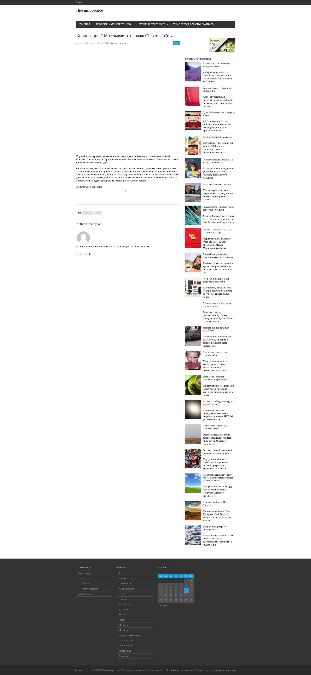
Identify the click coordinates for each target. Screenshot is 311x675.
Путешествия (126, 640)
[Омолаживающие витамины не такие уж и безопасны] (193, 168)
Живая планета (126, 588)
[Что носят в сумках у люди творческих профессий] (193, 287)
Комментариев (88, 588)
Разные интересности (152, 24)
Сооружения (125, 645)
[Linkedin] (231, 2)
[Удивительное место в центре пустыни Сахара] (193, 310)
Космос (123, 614)
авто (99, 213)
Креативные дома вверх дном (217, 184)
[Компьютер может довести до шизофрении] (193, 96)
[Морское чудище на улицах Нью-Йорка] (193, 336)
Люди (122, 619)
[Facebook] (217, 2)
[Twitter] (227, 2)
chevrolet (88, 213)
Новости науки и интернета (114, 24)
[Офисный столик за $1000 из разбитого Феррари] (193, 238)
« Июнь (163, 605)
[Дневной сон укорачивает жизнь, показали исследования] (193, 262)
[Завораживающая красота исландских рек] (193, 535)
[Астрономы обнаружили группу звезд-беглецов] (193, 409)
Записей (84, 583)
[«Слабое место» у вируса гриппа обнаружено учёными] (193, 215)
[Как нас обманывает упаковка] (193, 145)
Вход (80, 578)
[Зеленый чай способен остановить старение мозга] (193, 385)
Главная (79, 2)
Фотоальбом (125, 656)
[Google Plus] (222, 2)
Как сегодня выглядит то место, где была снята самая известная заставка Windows (218, 478)
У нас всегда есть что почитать (193, 24)
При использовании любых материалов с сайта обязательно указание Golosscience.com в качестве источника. (179, 670)
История (123, 609)
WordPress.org (85, 594)
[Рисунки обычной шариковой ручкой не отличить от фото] (193, 458)
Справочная (125, 650)
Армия (122, 578)
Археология (125, 583)
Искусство (124, 604)
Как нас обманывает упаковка (217, 137)
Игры (121, 594)
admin (86, 43)
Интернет (124, 599)
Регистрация (84, 573)
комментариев (118, 43)
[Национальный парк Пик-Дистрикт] (193, 510)
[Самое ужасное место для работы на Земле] (193, 434)
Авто (176, 43)
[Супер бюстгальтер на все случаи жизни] (193, 120)
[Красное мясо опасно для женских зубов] (193, 360)
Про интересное (89, 10)
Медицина (124, 625)
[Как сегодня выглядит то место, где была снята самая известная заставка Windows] (193, 483)
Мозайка (123, 630)
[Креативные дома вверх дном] (193, 192)
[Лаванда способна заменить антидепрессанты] (193, 71)
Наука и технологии (129, 635)
